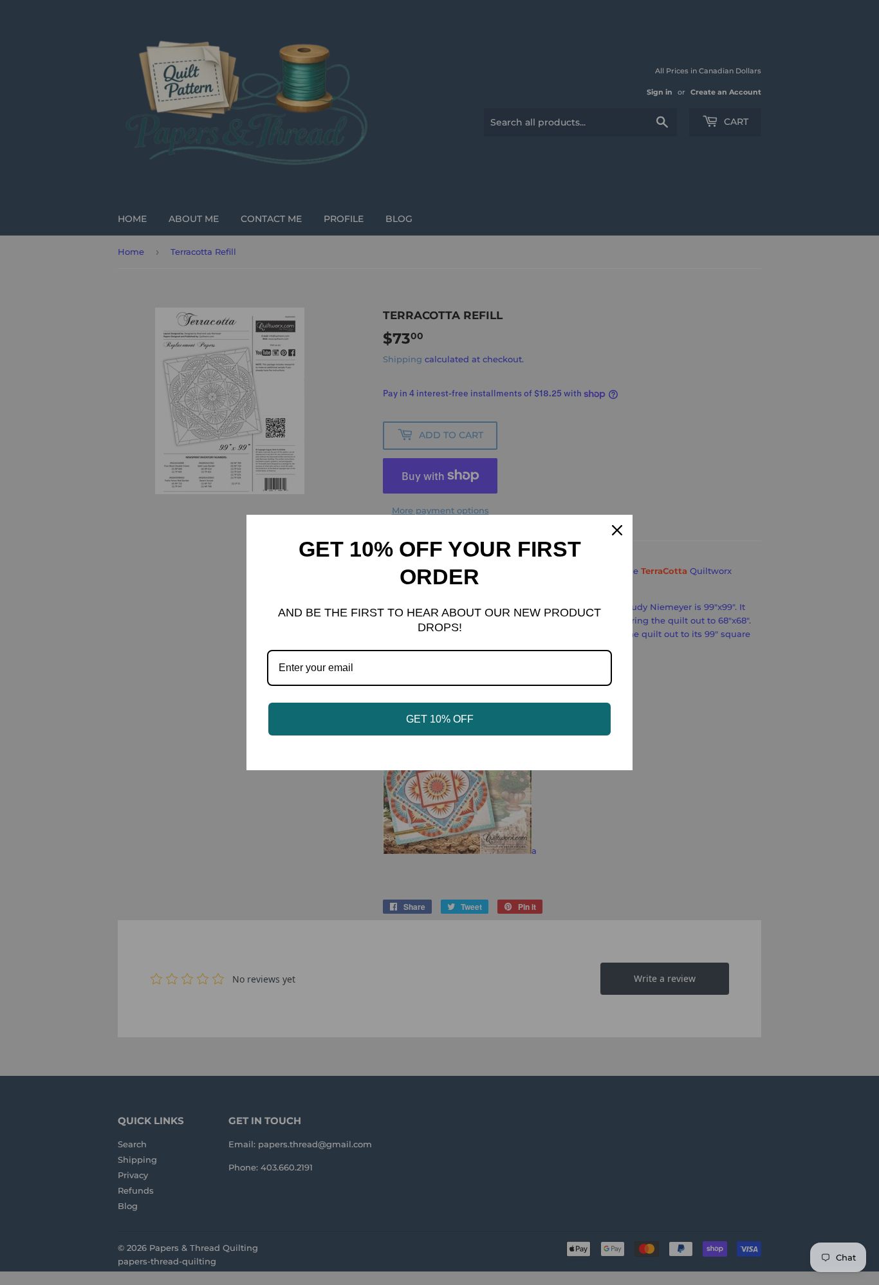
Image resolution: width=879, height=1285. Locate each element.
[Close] (617, 530)
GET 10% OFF (440, 719)
